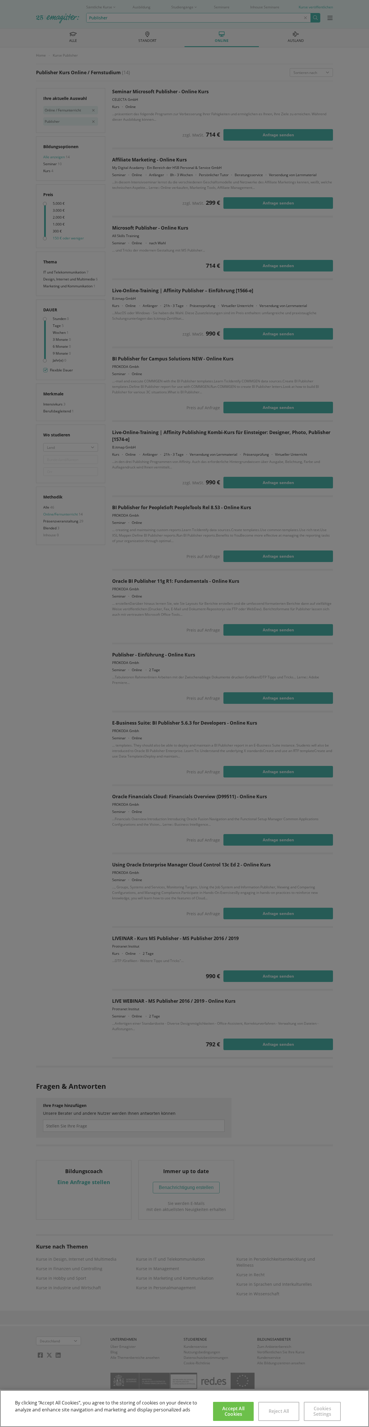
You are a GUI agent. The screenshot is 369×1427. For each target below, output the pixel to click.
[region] (184, 1408)
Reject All (279, 1411)
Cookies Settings (322, 1411)
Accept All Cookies (233, 1411)
